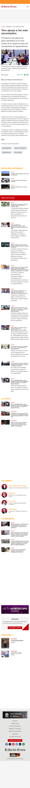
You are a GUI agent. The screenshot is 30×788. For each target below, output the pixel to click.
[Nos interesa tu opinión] (15, 714)
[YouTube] (13, 744)
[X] (10, 744)
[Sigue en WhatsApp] (25, 74)
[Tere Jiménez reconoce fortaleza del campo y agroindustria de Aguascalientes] (5, 351)
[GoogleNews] (16, 744)
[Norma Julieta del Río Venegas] (4, 487)
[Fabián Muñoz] (4, 511)
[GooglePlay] (23, 744)
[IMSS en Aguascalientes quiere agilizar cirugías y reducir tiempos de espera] (5, 252)
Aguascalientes (6, 148)
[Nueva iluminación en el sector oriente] (5, 186)
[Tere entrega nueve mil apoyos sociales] (5, 180)
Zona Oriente (17, 152)
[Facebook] (6, 744)
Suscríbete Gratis (15, 627)
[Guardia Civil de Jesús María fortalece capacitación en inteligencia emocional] (5, 550)
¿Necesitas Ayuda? (15, 740)
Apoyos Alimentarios (20, 148)
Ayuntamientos (6, 152)
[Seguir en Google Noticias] (27, 74)
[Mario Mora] (4, 495)
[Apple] (20, 744)
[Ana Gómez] (4, 503)
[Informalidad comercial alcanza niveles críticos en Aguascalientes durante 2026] (5, 333)
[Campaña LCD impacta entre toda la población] (5, 173)
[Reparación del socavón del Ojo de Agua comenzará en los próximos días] (5, 211)
